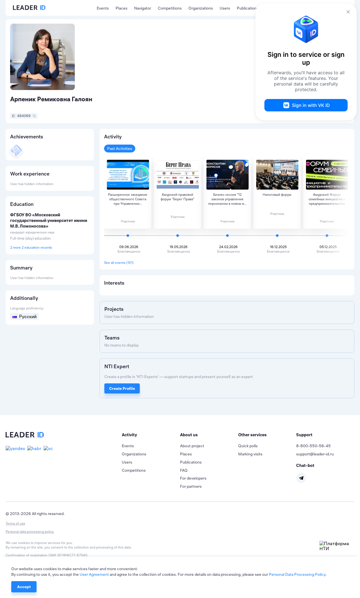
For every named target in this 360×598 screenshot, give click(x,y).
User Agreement (94, 574)
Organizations (200, 8)
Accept (24, 586)
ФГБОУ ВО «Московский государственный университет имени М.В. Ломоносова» (48, 220)
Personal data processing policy (30, 531)
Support (304, 434)
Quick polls (248, 445)
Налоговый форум (277, 194)
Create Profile (122, 388)
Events (103, 8)
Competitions (170, 8)
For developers (193, 478)
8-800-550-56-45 (313, 445)
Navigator (142, 8)
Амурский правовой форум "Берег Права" (177, 196)
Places (121, 8)
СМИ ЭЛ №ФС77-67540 (67, 555)
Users (225, 8)
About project (192, 445)
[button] (151, 435)
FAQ (184, 470)
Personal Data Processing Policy (297, 574)
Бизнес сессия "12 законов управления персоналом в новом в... (227, 199)
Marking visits (250, 454)
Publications (247, 8)
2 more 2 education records (31, 247)
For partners (191, 486)
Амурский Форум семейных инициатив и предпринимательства (327, 199)
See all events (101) (119, 262)
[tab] (151, 435)
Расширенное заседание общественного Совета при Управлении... (127, 199)
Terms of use (15, 523)
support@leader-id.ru (315, 454)
